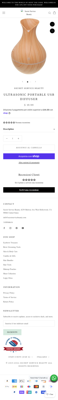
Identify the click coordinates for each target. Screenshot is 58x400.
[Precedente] (22, 81)
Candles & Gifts (9, 256)
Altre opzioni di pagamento (29, 162)
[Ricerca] (49, 13)
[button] (9, 122)
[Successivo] (35, 81)
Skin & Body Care (10, 251)
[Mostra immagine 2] (30, 81)
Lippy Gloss (8, 278)
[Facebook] (4, 227)
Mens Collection (9, 273)
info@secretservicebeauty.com (14, 217)
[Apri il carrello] (54, 12)
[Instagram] (10, 227)
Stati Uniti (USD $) (19, 357)
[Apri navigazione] (3, 13)
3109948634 (8, 222)
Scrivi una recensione (29, 189)
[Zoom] (52, 24)
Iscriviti (12, 332)
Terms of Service (9, 297)
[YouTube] (23, 227)
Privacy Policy (8, 293)
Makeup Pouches (9, 269)
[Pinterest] (17, 227)
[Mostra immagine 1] (27, 81)
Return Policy (8, 301)
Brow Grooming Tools (12, 247)
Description (29, 128)
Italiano (42, 357)
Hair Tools (7, 264)
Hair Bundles (8, 260)
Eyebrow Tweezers (10, 242)
